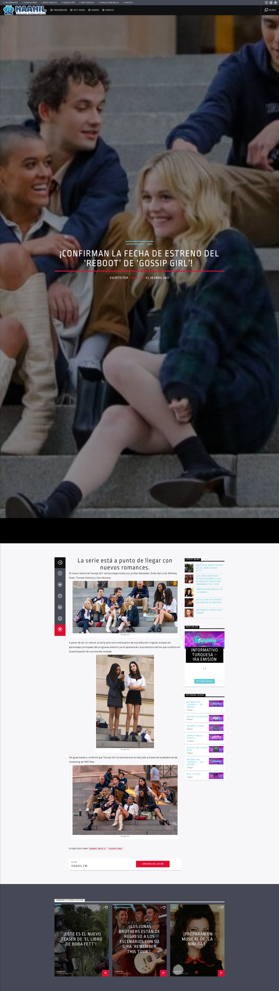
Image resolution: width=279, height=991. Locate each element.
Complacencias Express (195, 762)
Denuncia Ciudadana (197, 742)
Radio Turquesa (50, 2)
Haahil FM (137, 289)
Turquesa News (30, 2)
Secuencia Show (195, 752)
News (150, 256)
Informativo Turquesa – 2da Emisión (195, 788)
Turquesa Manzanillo (109, 2)
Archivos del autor (152, 889)
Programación (11, 2)
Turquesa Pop (69, 2)
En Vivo (272, 10)
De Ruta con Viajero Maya (197, 774)
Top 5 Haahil (79, 10)
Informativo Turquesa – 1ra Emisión (195, 730)
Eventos (95, 10)
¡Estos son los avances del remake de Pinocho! (209, 626)
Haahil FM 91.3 (97, 874)
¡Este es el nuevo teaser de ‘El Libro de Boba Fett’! (209, 594)
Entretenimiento (135, 256)
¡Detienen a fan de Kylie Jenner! (209, 637)
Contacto (129, 2)
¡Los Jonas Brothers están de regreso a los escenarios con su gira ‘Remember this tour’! (209, 605)
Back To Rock (194, 800)
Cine (58, 933)
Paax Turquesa (87, 2)
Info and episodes (204, 707)
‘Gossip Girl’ (115, 874)
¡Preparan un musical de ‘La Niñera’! (209, 616)
